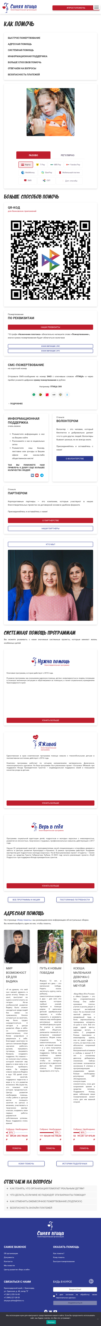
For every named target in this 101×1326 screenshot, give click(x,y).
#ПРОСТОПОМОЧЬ (76, 8)
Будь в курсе (62, 1281)
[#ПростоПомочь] (51, 112)
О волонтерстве (75, 458)
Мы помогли (9, 1265)
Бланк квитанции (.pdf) (50, 346)
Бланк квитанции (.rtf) (50, 351)
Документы (9, 1257)
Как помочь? (58, 1253)
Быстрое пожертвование (64, 1261)
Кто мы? (50, 544)
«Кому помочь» (24, 920)
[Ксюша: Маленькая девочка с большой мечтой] (84, 946)
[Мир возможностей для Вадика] (17, 946)
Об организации (11, 1253)
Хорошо (51, 1322)
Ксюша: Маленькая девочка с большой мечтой (82, 977)
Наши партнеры (50, 528)
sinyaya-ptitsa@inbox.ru (14, 1300)
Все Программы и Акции (26, 899)
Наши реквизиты (50, 327)
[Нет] (97, 1319)
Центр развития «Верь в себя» (17, 1269)
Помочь (16, 1148)
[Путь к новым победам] (50, 946)
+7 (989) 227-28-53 (12, 1297)
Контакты (8, 1261)
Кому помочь (26, 1163)
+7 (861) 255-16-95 (12, 1294)
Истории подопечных (74, 1163)
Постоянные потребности (75, 899)
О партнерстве (50, 520)
